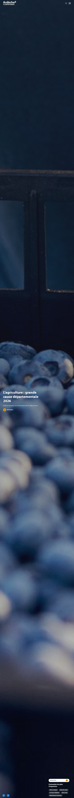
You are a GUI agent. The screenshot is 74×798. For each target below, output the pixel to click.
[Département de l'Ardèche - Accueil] (9, 3)
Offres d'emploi (53, 790)
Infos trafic (64, 792)
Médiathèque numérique (55, 795)
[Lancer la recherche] (67, 780)
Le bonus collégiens (54, 792)
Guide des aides (63, 790)
